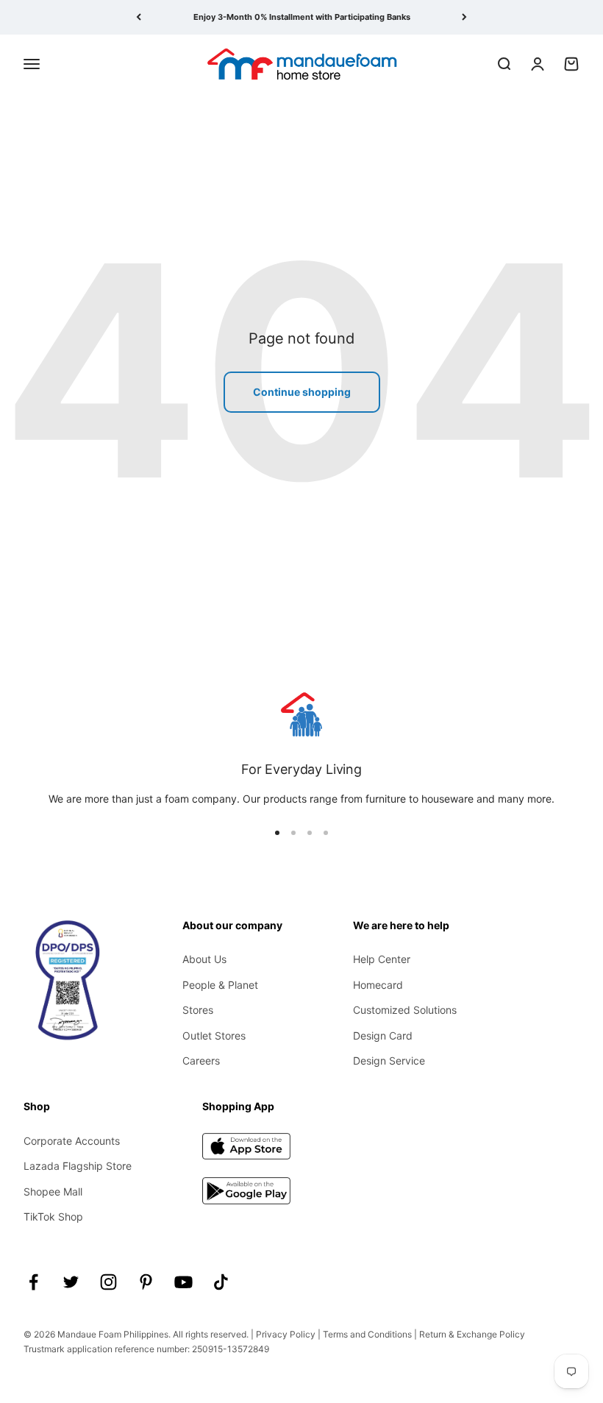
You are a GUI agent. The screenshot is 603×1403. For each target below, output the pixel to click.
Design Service (389, 1060)
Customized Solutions (405, 1010)
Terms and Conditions (367, 1334)
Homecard (378, 984)
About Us (204, 959)
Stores (197, 1010)
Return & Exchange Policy (472, 1334)
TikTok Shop (53, 1216)
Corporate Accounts (72, 1140)
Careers (201, 1060)
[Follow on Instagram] (108, 1282)
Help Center (381, 959)
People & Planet (220, 984)
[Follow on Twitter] (71, 1282)
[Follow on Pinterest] (146, 1282)
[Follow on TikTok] (221, 1282)
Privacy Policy (285, 1334)
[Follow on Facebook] (33, 1282)
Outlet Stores (214, 1035)
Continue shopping (302, 392)
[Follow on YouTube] (183, 1282)
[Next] (464, 17)
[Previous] (138, 17)
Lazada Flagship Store (78, 1165)
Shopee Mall (53, 1191)
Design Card (383, 1035)
